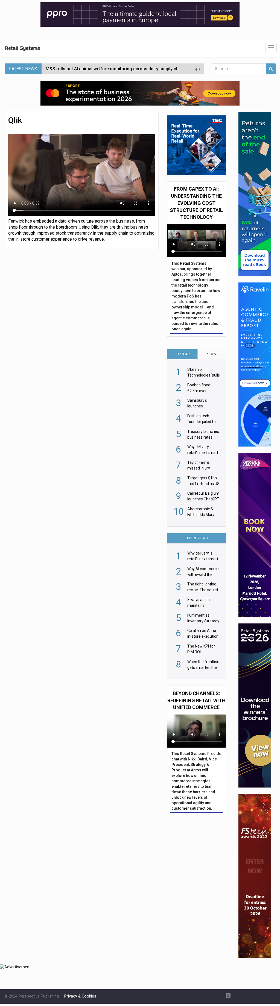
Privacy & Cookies (80, 996)
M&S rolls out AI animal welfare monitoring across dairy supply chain (115, 68)
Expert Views (196, 538)
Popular (182, 354)
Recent (212, 354)
